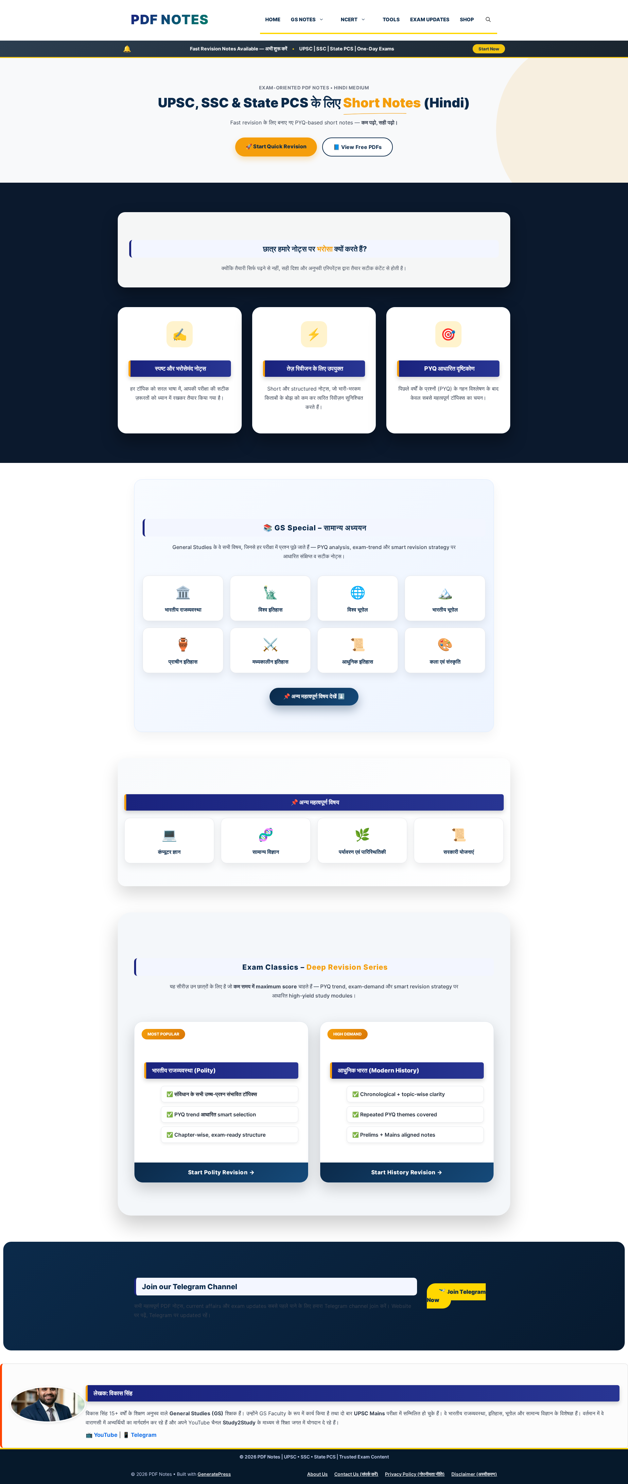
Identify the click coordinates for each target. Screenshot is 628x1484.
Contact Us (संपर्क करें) (356, 1474)
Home (272, 19)
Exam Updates (429, 19)
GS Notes (303, 19)
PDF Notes (170, 20)
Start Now (489, 48)
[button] (488, 19)
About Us (317, 1474)
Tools (391, 19)
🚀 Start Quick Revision (276, 146)
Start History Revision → (407, 1172)
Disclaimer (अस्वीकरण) (474, 1474)
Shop (467, 19)
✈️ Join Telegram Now (456, 1296)
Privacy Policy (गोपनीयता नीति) (415, 1474)
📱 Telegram (140, 1435)
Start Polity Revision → (221, 1172)
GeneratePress (214, 1474)
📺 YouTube (101, 1435)
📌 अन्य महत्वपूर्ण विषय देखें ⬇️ (314, 696)
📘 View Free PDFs (357, 147)
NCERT (349, 19)
